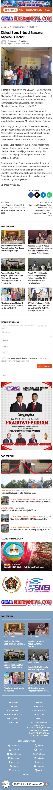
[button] (6, 784)
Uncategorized (8, 490)
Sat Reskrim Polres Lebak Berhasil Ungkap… (14, 642)
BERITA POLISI (9, 637)
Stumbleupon (15, 754)
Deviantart (15, 762)
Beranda (13, 702)
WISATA (39, 719)
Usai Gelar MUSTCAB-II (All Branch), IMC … (28, 519)
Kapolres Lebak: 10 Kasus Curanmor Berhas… (36, 644)
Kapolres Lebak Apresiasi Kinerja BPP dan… (19, 510)
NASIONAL (39, 706)
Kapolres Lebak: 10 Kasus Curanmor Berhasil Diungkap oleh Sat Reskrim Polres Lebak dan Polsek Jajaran (40, 249)
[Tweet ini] (37, 195)
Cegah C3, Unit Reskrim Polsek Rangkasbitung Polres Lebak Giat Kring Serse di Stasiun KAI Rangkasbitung (37, 278)
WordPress (40, 754)
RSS (28, 775)
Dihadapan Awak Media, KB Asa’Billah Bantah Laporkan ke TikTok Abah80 (12, 305)
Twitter (40, 746)
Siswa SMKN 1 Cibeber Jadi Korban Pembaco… (24, 567)
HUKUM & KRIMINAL (13, 714)
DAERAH (20, 499)
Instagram (15, 758)
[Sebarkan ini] (31, 195)
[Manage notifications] (46, 784)
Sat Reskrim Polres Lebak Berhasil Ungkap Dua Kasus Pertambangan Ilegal (12, 248)
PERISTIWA (39, 714)
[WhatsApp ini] (49, 195)
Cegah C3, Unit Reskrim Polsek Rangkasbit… (38, 668)
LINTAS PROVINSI (39, 711)
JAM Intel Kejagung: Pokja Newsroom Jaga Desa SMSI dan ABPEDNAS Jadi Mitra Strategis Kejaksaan (39, 307)
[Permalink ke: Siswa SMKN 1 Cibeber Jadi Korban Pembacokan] (26, 556)
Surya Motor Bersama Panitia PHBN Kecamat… (31, 501)
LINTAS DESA (13, 711)
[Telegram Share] (43, 195)
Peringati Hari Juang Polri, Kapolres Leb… (18, 493)
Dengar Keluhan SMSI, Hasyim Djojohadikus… (13, 666)
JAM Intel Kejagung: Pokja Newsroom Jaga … (38, 689)
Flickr (40, 770)
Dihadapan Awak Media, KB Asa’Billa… (14, 689)
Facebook (15, 746)
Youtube (40, 766)
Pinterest (15, 750)
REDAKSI (13, 722)
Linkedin (40, 758)
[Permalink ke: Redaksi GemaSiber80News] (3, 42)
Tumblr (40, 750)
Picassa (15, 770)
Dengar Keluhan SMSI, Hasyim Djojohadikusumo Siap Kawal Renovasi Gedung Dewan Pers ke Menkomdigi (12, 278)
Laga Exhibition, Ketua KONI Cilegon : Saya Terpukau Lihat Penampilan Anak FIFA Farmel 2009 (13, 207)
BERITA (13, 499)
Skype (15, 766)
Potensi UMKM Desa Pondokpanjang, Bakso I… (30, 529)
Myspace (40, 762)
